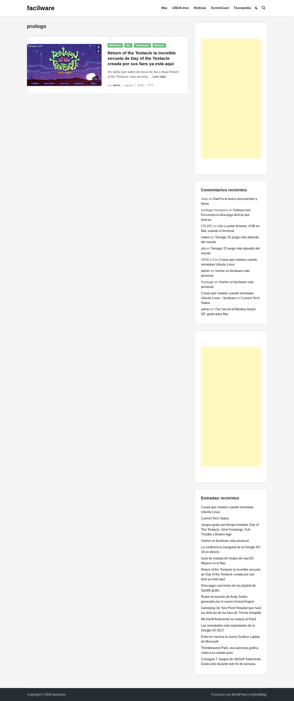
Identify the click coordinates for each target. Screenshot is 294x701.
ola (203, 248)
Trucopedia (242, 8)
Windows (159, 45)
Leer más (159, 76)
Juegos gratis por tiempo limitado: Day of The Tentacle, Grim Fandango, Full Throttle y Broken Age (230, 529)
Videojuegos (142, 45)
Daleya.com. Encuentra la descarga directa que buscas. (226, 214)
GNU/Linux (180, 8)
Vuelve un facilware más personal (225, 540)
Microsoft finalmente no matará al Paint (228, 619)
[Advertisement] (231, 99)
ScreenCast (220, 8)
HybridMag (258, 694)
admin (116, 85)
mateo (205, 237)
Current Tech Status (215, 518)
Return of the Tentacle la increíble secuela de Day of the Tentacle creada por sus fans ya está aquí (142, 58)
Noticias (200, 8)
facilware (41, 8)
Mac (164, 8)
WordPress (239, 694)
